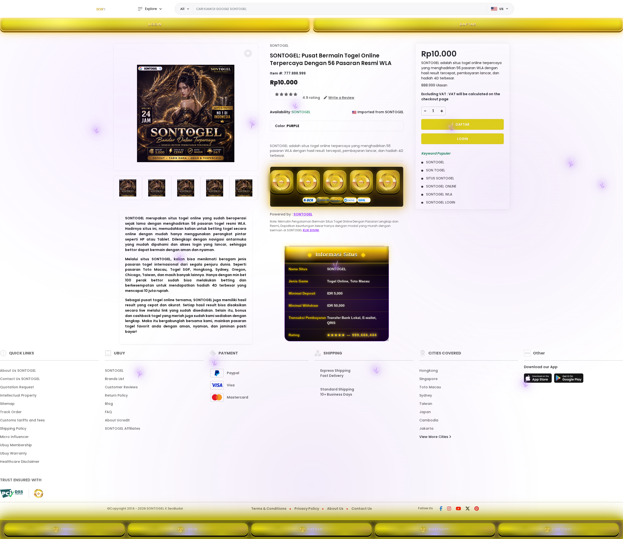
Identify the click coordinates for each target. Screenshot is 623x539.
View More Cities (434, 436)
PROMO (68, 529)
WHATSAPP (438, 529)
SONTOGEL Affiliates (122, 428)
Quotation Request (17, 387)
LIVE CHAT (562, 529)
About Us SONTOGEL (18, 370)
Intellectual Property (18, 395)
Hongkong (428, 370)
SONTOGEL (279, 45)
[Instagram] (449, 509)
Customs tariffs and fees (22, 420)
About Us (335, 508)
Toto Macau (430, 387)
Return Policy (116, 395)
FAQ (108, 411)
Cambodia (428, 420)
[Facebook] (441, 509)
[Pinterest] (476, 509)
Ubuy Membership (16, 445)
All (182, 9)
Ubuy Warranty (13, 453)
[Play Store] (568, 379)
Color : (287, 125)
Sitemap (7, 403)
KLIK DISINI (311, 230)
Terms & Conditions (268, 508)
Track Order (11, 411)
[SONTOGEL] (106, 9)
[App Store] (538, 379)
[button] (248, 53)
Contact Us (361, 508)
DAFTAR (468, 24)
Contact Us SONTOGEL (20, 378)
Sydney (425, 395)
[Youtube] (458, 509)
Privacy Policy (306, 508)
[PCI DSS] (11, 493)
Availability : (281, 112)
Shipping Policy (13, 428)
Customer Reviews (121, 387)
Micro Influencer (14, 436)
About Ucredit (117, 420)
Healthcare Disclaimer (19, 461)
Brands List (114, 378)
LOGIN (155, 24)
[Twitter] (468, 509)
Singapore (428, 378)
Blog (109, 403)
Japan (425, 411)
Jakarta (426, 428)
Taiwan (425, 403)
